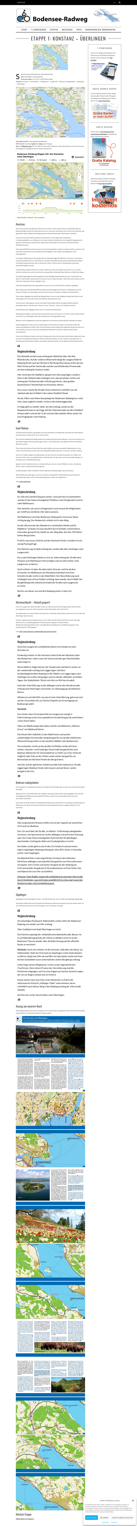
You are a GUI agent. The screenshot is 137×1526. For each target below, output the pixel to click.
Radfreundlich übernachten (101, 30)
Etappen (54, 30)
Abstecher (67, 30)
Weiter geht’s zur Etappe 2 (25, 1519)
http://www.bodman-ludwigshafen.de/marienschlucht (37, 631)
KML (40, 144)
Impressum (114, 1522)
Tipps (79, 30)
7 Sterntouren (38, 30)
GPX (33, 144)
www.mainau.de (24, 481)
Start (24, 30)
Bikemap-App (27, 146)
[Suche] (119, 2)
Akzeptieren (91, 1518)
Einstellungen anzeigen (122, 1518)
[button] (133, 1501)
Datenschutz (105, 1522)
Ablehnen (104, 1518)
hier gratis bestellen (105, 183)
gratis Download (104, 101)
